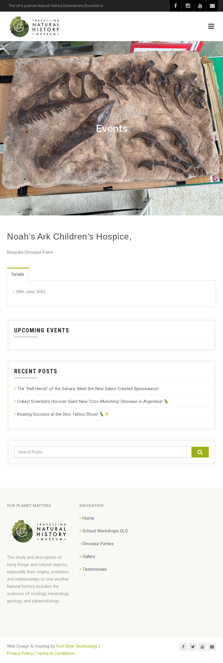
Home (88, 518)
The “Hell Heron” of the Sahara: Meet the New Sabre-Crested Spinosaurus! (88, 388)
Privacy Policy (20, 653)
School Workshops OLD (105, 531)
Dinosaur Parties (98, 543)
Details (18, 274)
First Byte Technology (76, 646)
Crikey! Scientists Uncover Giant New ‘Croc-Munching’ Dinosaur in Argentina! (90, 401)
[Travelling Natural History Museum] (35, 26)
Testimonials (94, 569)
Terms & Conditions (56, 653)
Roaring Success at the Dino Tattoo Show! (58, 414)
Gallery (88, 556)
